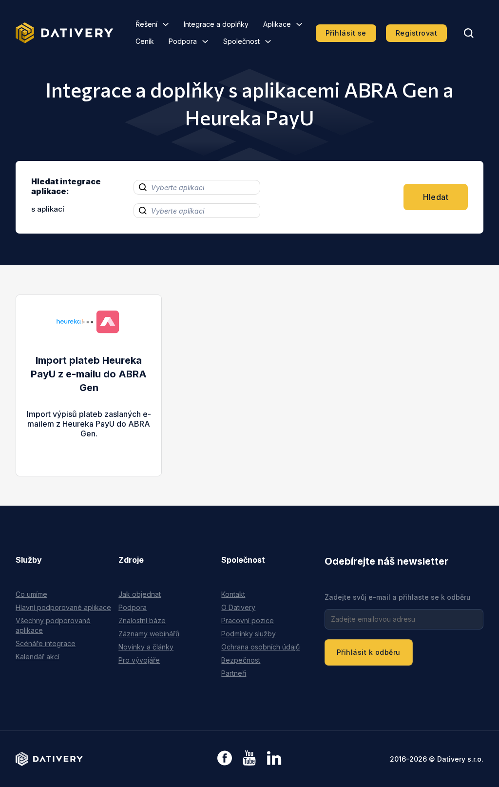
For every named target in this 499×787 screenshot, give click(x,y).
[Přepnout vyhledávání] (468, 33)
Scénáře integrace (46, 643)
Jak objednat (139, 594)
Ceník (144, 41)
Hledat (435, 197)
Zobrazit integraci (89, 443)
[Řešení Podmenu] (165, 24)
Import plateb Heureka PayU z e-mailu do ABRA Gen (89, 374)
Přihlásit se (346, 33)
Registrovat (417, 33)
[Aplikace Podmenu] (299, 24)
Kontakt (233, 594)
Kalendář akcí (37, 656)
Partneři (233, 673)
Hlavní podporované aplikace (63, 607)
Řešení (146, 24)
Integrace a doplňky (216, 24)
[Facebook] (224, 758)
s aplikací (47, 209)
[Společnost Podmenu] (268, 41)
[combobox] (197, 187)
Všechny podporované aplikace (53, 625)
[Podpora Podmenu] (205, 41)
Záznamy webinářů (148, 634)
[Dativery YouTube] (249, 758)
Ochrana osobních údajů (260, 647)
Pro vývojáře (139, 660)
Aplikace (277, 24)
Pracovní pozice (247, 620)
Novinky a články (145, 647)
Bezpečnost (240, 660)
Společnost (241, 41)
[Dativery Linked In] (274, 758)
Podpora (183, 41)
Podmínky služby (248, 634)
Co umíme (31, 594)
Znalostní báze (142, 620)
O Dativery (238, 607)
